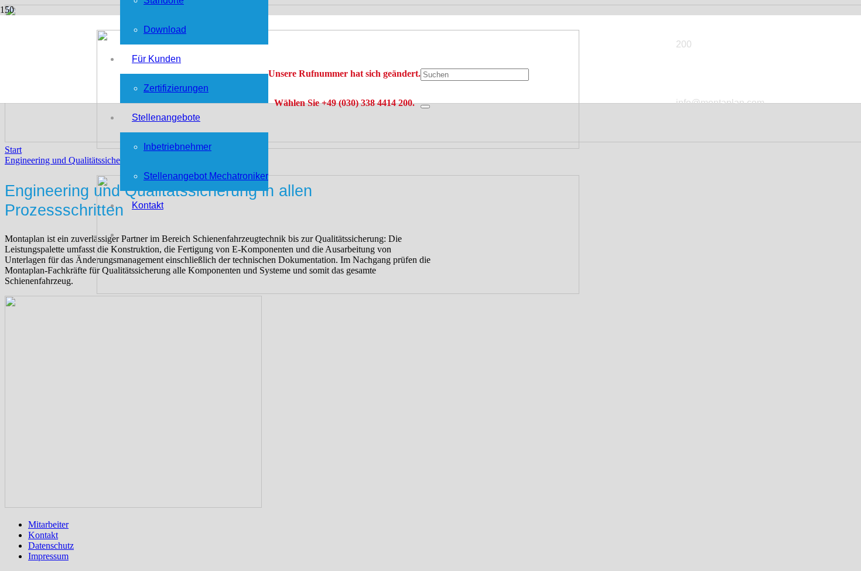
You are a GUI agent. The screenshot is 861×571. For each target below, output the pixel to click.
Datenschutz (51, 546)
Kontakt (43, 535)
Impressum (48, 556)
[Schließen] (425, 106)
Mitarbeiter (48, 524)
